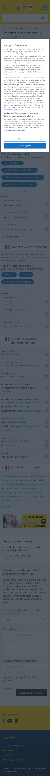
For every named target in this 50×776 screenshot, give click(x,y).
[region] (25, 95)
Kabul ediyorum (25, 146)
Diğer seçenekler (25, 139)
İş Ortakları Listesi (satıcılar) (14, 130)
